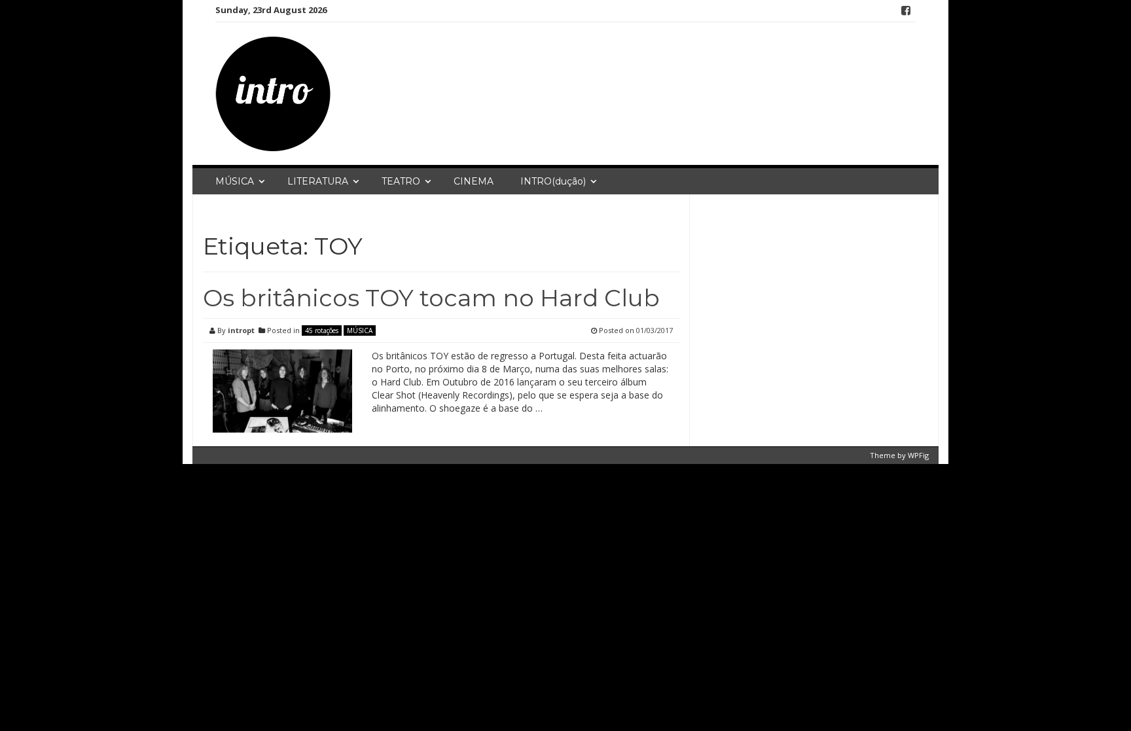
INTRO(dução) (553, 181)
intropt (241, 330)
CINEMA (474, 181)
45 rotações (321, 330)
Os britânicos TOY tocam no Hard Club (431, 297)
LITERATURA (317, 181)
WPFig (918, 455)
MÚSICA (234, 181)
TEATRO (401, 181)
